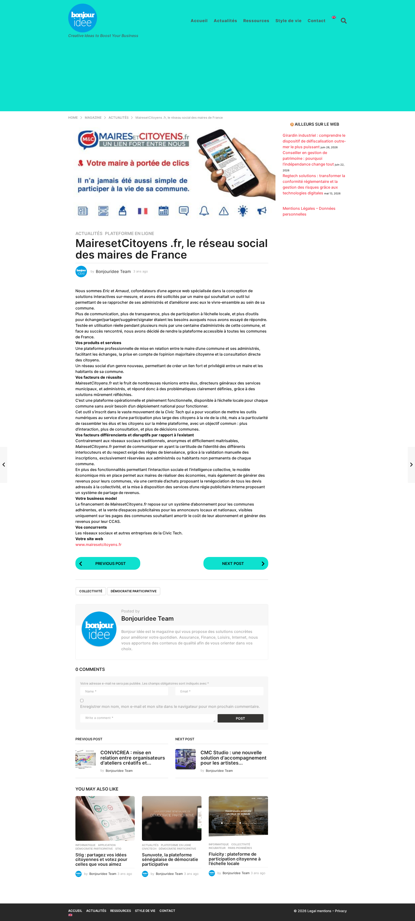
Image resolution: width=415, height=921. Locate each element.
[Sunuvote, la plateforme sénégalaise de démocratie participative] (171, 818)
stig (118, 848)
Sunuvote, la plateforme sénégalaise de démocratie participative (170, 859)
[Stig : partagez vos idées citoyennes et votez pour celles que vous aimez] (105, 818)
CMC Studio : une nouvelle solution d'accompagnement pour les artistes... (234, 758)
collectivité (90, 591)
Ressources (256, 20)
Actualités (225, 20)
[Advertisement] (207, 77)
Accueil (199, 20)
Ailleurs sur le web (317, 124)
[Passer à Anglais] (334, 17)
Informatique (85, 845)
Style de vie (288, 20)
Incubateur (217, 848)
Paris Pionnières (240, 848)
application (107, 845)
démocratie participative (134, 591)
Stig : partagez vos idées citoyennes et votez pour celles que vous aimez (101, 859)
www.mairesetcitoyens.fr (98, 544)
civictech (149, 848)
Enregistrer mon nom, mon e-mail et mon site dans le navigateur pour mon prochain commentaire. (170, 706)
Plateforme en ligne (129, 233)
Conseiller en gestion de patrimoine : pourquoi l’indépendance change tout (308, 158)
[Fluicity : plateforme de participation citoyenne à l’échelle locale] (238, 818)
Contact (317, 20)
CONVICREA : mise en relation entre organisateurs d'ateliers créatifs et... (132, 758)
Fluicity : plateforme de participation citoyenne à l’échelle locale (235, 859)
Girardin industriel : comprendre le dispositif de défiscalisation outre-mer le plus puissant (314, 141)
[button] (344, 20)
